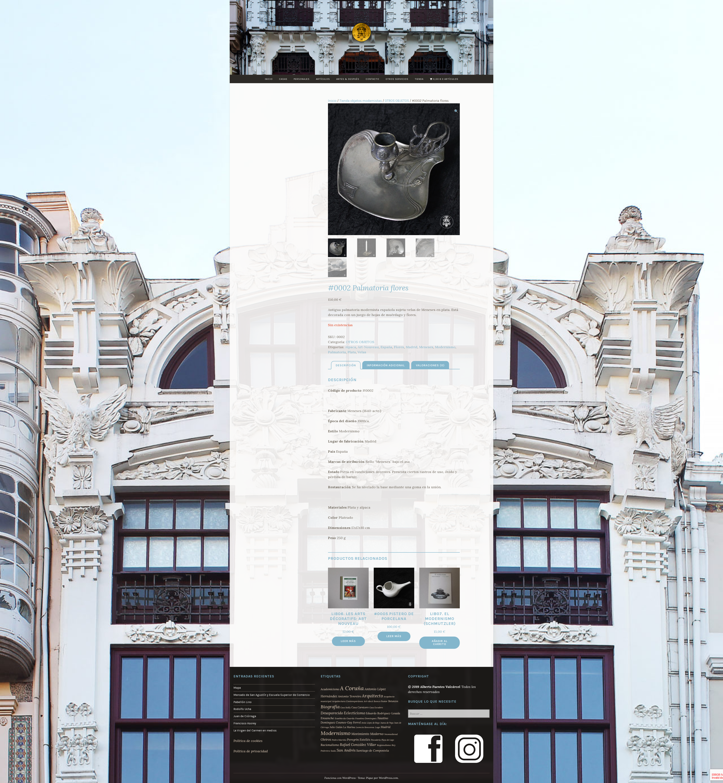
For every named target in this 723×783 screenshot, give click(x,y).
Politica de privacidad (250, 751)
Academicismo (330, 689)
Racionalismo (330, 745)
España (386, 347)
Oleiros (326, 739)
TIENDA (419, 79)
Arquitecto (372, 695)
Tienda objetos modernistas (360, 101)
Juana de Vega (387, 722)
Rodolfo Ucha (242, 709)
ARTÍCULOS (323, 79)
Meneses (426, 347)
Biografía (330, 707)
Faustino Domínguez (366, 718)
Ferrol (357, 722)
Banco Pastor (380, 701)
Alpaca (350, 347)
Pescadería (376, 740)
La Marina (349, 727)
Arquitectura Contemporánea (347, 701)
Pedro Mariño (339, 739)
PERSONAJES (302, 79)
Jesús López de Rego (371, 722)
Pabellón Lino (242, 702)
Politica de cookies (247, 741)
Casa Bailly (345, 707)
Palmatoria (337, 352)
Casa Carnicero (360, 707)
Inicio (332, 101)
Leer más (348, 641)
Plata (352, 352)
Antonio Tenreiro (349, 696)
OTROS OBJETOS (397, 101)
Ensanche (327, 718)
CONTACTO (372, 79)
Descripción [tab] (346, 365)
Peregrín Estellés (358, 739)
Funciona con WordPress (340, 778)
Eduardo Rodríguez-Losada (383, 713)
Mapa (237, 687)
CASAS (283, 79)
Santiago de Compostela (372, 750)
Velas (362, 352)
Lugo (377, 727)
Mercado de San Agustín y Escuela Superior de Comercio (271, 695)
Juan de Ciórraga (244, 716)
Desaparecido (332, 713)
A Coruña (352, 688)
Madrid (411, 347)
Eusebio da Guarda (345, 718)
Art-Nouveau (368, 347)
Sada (333, 750)
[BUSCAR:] (449, 714)
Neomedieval (391, 734)
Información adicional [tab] (386, 365)
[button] (456, 111)
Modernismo (445, 347)
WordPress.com (388, 778)
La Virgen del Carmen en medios (255, 730)
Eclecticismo (354, 713)
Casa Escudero (376, 707)
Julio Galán (336, 727)
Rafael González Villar (358, 744)
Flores (399, 347)
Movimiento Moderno (367, 734)
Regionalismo (384, 745)
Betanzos (393, 701)
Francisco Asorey (244, 723)
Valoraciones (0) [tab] (430, 365)
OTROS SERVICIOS (397, 79)
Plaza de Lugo (387, 740)
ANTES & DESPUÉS (347, 79)
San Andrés (346, 750)
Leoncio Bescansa (365, 727)
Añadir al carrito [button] (440, 642)
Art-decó (368, 701)
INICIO (269, 79)
